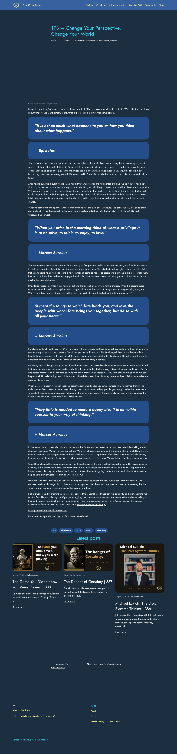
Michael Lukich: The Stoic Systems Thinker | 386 (136, 606)
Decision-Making (136, 596)
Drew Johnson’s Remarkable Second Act (47, 510)
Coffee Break (79, 40)
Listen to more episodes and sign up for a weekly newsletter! (58, 516)
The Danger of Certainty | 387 (88, 581)
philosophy (90, 40)
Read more (18, 607)
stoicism (113, 40)
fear (54, 530)
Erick (69, 40)
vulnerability (101, 530)
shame (78, 530)
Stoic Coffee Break (32, 5)
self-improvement (102, 40)
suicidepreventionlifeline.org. (91, 504)
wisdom (81, 575)
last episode (40, 447)
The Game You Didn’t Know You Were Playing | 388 (35, 584)
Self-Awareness (33, 575)
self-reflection (66, 530)
